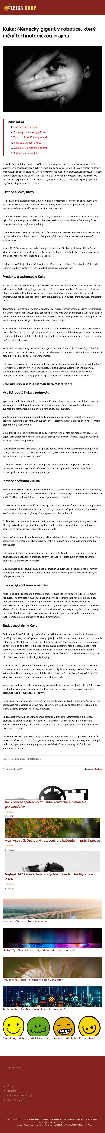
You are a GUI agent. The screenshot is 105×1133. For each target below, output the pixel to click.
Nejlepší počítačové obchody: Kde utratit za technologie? (39, 950)
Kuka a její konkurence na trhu (30, 147)
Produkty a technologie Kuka (29, 132)
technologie (97, 769)
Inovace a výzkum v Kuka (27, 142)
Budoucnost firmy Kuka (26, 153)
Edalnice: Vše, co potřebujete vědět (25, 921)
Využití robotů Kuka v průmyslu (30, 137)
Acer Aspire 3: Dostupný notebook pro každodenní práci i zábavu (52, 840)
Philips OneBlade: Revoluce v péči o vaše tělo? (33, 980)
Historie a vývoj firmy (25, 127)
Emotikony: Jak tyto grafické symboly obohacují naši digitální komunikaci (49, 1038)
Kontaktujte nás (34, 758)
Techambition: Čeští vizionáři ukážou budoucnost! (34, 1009)
